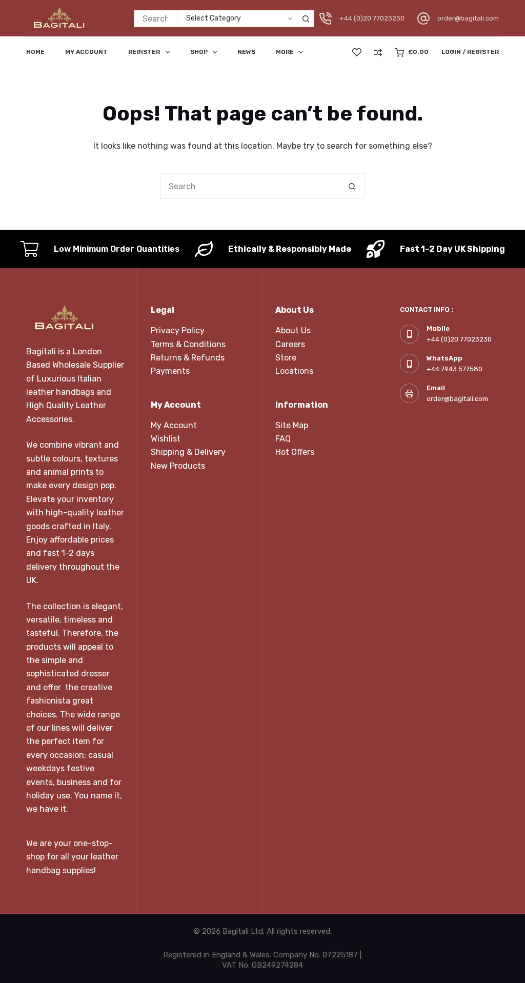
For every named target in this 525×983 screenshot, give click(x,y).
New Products (178, 466)
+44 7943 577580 (454, 369)
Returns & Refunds (188, 358)
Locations (294, 371)
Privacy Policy (178, 330)
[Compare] (378, 52)
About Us (293, 330)
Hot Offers (294, 452)
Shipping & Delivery (188, 452)
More (285, 51)
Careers (290, 344)
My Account (174, 425)
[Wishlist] (356, 52)
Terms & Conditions (188, 344)
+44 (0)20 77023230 (372, 18)
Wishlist (165, 439)
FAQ (283, 439)
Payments (170, 371)
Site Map (291, 425)
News (246, 51)
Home (35, 51)
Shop (199, 51)
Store (285, 358)
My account (86, 51)
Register (144, 51)
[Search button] (305, 18)
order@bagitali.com (468, 18)
